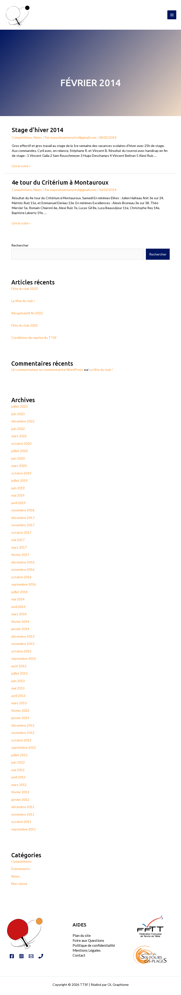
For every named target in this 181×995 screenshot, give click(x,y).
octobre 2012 (21, 740)
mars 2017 (19, 547)
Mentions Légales (87, 950)
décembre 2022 (22, 421)
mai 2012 (18, 770)
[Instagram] (21, 956)
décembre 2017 (22, 518)
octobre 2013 (21, 651)
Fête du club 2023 (24, 289)
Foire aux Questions (88, 940)
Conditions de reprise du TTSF (34, 338)
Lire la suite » (21, 166)
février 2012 (20, 792)
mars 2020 (19, 466)
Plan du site (82, 935)
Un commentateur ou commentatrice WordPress (47, 370)
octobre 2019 (21, 473)
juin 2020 (18, 458)
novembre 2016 (22, 569)
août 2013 (18, 666)
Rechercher (20, 245)
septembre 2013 (23, 658)
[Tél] (40, 956)
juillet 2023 (19, 406)
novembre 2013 (22, 644)
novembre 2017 (22, 525)
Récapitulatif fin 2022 (27, 313)
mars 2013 (19, 703)
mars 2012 (19, 785)
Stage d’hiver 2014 (37, 130)
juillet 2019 (19, 480)
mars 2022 (19, 436)
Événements (20, 869)
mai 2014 (18, 599)
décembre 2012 (22, 725)
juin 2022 (18, 429)
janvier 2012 (20, 799)
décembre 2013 (22, 636)
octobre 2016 (21, 577)
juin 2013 (18, 681)
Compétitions (22, 137)
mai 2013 (18, 688)
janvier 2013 (20, 718)
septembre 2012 (23, 747)
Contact (79, 955)
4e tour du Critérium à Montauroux (60, 182)
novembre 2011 (22, 814)
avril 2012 (18, 777)
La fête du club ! (23, 301)
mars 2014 (19, 614)
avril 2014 (18, 607)
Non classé (19, 884)
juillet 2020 (19, 451)
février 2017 (20, 555)
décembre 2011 (22, 807)
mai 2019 (18, 495)
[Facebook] (11, 956)
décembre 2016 (22, 562)
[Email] (31, 956)
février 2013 (20, 710)
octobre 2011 (21, 822)
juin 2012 (18, 762)
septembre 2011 (23, 829)
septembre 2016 (23, 584)
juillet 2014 (19, 592)
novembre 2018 (22, 510)
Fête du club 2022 (24, 325)
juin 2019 (18, 488)
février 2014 (20, 621)
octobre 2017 (21, 532)
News (37, 137)
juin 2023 (18, 414)
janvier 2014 (20, 629)
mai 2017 (18, 540)
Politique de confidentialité (94, 945)
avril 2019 (18, 503)
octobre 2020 (21, 443)
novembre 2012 (22, 733)
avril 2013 (18, 696)
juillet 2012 (19, 755)
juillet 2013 (19, 673)
